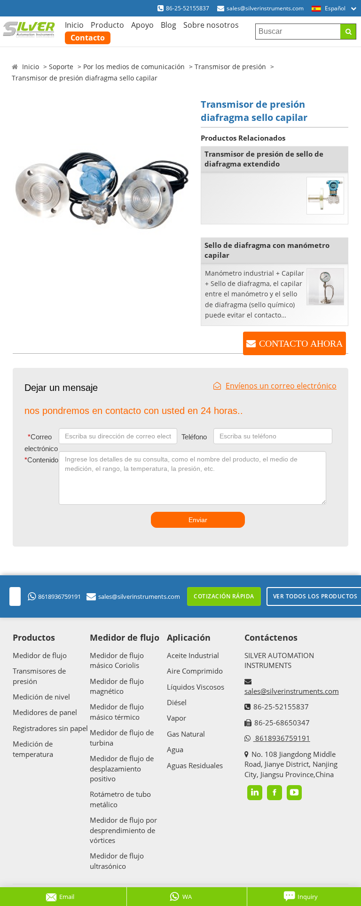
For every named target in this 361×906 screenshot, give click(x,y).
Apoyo (142, 25)
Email (66, 896)
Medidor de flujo (40, 655)
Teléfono (194, 437)
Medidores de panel (45, 712)
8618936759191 (59, 596)
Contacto (88, 37)
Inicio (74, 25)
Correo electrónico (40, 443)
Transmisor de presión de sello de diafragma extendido (263, 158)
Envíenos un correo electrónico (281, 386)
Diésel (177, 702)
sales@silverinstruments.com (265, 8)
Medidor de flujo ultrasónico (117, 860)
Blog (168, 25)
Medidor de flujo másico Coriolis (117, 660)
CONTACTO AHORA (301, 343)
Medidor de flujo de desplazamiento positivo (122, 768)
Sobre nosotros (211, 25)
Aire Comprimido (195, 671)
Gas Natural (186, 734)
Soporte (61, 66)
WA (187, 896)
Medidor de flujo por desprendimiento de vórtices (123, 830)
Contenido (39, 460)
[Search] (348, 31)
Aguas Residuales (195, 765)
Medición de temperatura (33, 748)
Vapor (176, 718)
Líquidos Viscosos (195, 686)
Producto (107, 25)
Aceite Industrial (193, 655)
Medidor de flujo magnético (117, 686)
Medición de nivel (41, 696)
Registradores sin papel (50, 728)
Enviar (197, 520)
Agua (175, 749)
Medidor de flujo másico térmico (117, 711)
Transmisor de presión (230, 66)
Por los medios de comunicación (134, 66)
